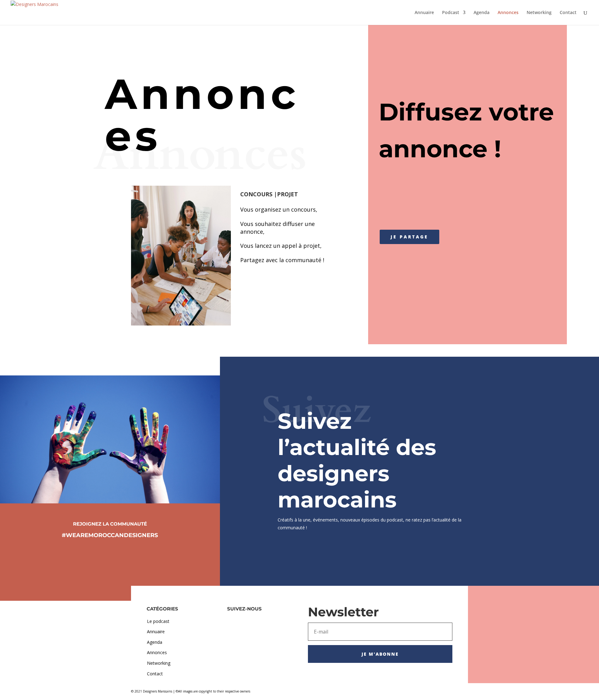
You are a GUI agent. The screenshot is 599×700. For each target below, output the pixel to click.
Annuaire (424, 12)
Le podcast (158, 621)
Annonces (508, 12)
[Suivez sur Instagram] (110, 553)
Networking (539, 12)
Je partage (409, 237)
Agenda (481, 12)
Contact (568, 12)
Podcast (450, 12)
